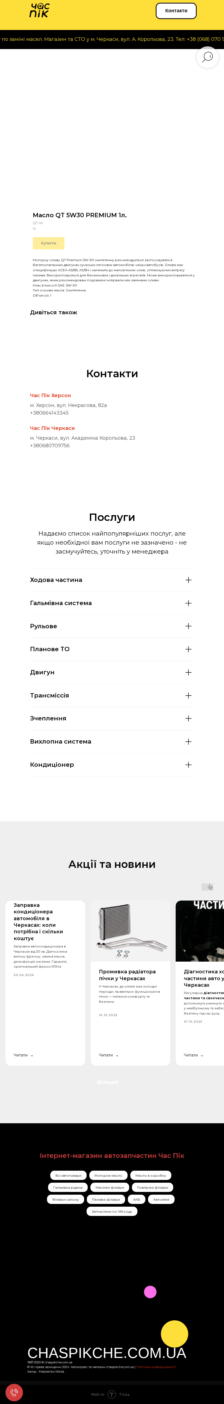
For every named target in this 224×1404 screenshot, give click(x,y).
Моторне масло (108, 1175)
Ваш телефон (129, 1350)
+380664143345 (49, 413)
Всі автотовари (68, 1175)
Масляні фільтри (110, 1187)
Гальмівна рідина (67, 1187)
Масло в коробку (150, 1175)
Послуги (102, 1272)
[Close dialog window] (213, 1279)
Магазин (102, 1293)
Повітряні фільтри (152, 1187)
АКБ (136, 1199)
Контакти (103, 1304)
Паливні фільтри (106, 1199)
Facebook (43, 1283)
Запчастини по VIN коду (112, 1211)
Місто (119, 1323)
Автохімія (161, 1199)
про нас (101, 1282)
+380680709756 (50, 446)
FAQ (97, 1328)
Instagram (44, 1272)
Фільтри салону (65, 1199)
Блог (95, 1314)
